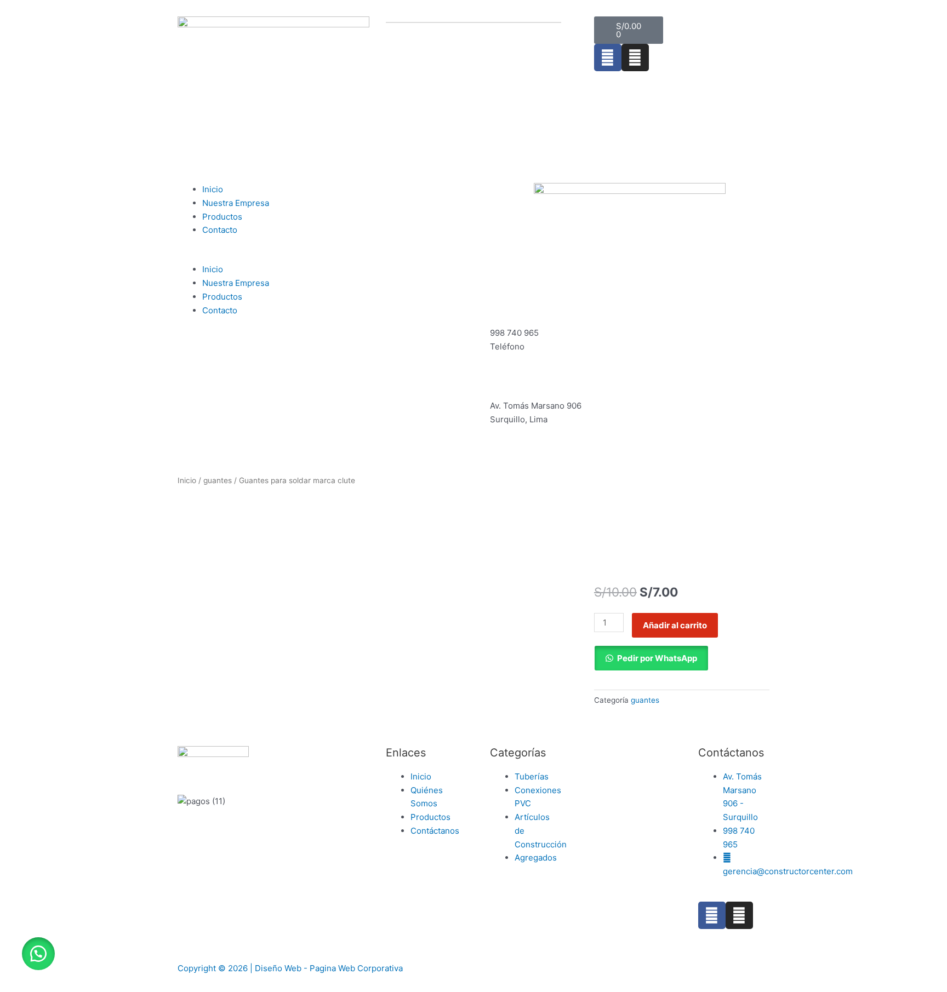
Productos (222, 216)
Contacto (219, 230)
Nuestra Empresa (235, 203)
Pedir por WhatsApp (657, 658)
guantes (217, 480)
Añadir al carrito (675, 625)
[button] (317, 256)
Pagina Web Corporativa (356, 968)
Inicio (212, 189)
